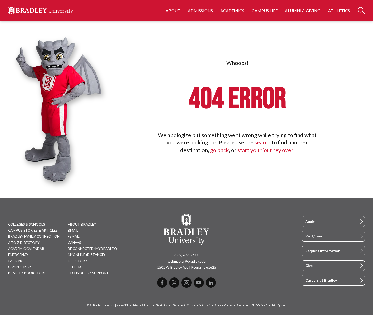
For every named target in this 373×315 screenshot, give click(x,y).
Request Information (322, 251)
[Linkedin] (211, 282)
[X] (174, 282)
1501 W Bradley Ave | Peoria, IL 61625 (186, 267)
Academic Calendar (26, 249)
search (262, 142)
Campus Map (19, 267)
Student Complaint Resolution (232, 305)
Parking (15, 261)
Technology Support (88, 273)
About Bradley (82, 224)
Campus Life (265, 10)
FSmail (74, 236)
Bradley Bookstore (27, 273)
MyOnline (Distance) (86, 255)
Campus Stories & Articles (33, 230)
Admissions (200, 10)
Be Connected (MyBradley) (92, 249)
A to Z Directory (24, 242)
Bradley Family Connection (34, 236)
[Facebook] (162, 282)
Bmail (73, 230)
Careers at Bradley (321, 280)
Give (309, 266)
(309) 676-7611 (186, 255)
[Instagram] (186, 282)
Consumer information (200, 305)
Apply (310, 221)
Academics (232, 10)
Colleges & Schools (26, 224)
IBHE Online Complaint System (268, 305)
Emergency (18, 255)
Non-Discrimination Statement (167, 305)
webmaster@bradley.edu (187, 261)
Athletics (339, 10)
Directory (77, 261)
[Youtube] (199, 282)
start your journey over (265, 150)
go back (219, 150)
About (173, 10)
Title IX (74, 267)
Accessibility (123, 305)
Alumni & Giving (302, 10)
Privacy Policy (140, 305)
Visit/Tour (314, 236)
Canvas (74, 242)
